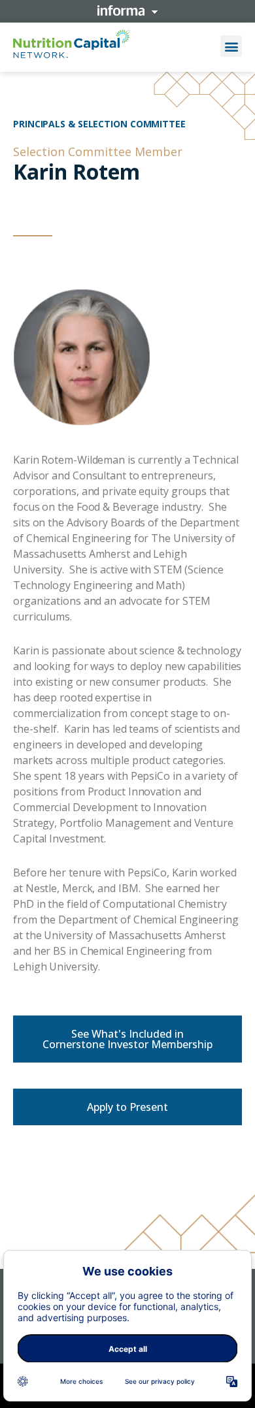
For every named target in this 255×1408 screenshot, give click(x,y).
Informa (127, 10)
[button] (231, 46)
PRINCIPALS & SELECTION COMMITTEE (99, 124)
